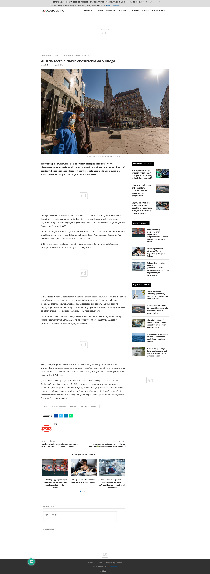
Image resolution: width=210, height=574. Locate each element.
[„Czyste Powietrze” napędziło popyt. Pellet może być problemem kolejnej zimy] (138, 323)
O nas (90, 563)
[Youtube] (162, 10)
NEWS (57, 55)
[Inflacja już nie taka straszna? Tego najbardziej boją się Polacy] (84, 467)
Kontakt (99, 563)
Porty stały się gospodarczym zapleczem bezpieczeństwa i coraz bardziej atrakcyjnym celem (157, 235)
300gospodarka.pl (112, 566)
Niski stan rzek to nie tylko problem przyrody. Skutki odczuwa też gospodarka (141, 190)
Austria (44, 407)
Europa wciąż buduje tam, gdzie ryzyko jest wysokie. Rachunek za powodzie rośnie (157, 352)
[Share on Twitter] (61, 415)
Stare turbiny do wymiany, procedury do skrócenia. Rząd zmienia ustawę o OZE (157, 295)
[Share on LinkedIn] (66, 415)
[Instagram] (157, 10)
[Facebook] (152, 10)
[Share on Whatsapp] (71, 415)
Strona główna (46, 55)
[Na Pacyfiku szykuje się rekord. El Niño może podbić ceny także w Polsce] (138, 337)
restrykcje (94, 407)
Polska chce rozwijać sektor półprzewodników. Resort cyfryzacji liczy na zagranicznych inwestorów (158, 269)
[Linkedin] (159, 10)
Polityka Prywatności (114, 563)
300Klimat (122, 10)
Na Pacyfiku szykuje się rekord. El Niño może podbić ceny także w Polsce (157, 338)
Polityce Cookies (114, 5)
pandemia (84, 407)
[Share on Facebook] (56, 415)
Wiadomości (88, 10)
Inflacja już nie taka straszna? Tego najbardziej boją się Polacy (155, 252)
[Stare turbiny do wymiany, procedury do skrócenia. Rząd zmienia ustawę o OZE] (138, 294)
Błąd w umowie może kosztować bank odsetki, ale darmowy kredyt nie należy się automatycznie (142, 208)
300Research (110, 10)
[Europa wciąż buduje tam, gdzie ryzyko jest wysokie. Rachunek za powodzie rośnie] (138, 351)
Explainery (135, 10)
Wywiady (145, 10)
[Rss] (164, 10)
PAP (46, 65)
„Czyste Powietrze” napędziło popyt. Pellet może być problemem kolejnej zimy (157, 323)
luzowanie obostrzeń (58, 407)
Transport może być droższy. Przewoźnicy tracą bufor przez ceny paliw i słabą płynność (142, 174)
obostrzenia (73, 407)
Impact (100, 10)
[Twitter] (154, 10)
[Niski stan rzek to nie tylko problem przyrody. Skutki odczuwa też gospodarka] (162, 188)
